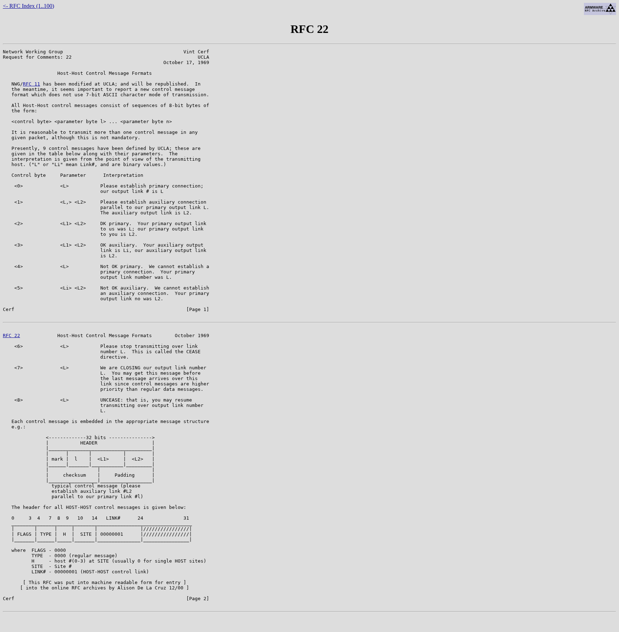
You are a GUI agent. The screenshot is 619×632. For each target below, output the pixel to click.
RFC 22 (11, 335)
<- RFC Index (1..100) (28, 6)
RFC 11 (31, 84)
